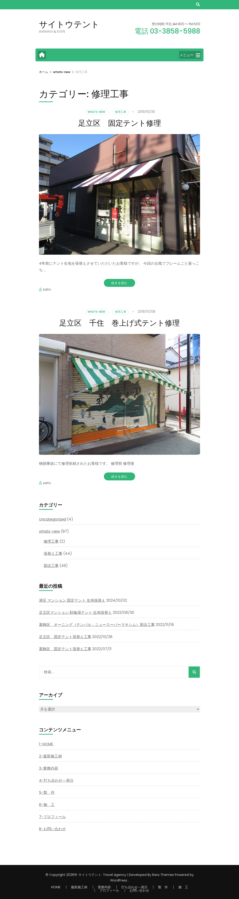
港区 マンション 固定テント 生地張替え (72, 600)
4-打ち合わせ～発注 (56, 780)
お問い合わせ (139, 890)
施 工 (183, 887)
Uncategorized (52, 519)
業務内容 (104, 887)
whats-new (96, 112)
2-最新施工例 (50, 756)
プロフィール (109, 890)
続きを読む (119, 283)
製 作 (163, 887)
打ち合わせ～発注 (134, 887)
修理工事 (120, 112)
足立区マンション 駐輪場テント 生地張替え (75, 612)
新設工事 (51, 565)
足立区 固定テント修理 (119, 123)
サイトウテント (69, 24)
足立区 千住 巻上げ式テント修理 (119, 322)
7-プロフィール (52, 816)
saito (47, 289)
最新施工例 (79, 887)
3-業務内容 (48, 768)
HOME (55, 887)
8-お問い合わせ (52, 829)
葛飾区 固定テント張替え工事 (65, 649)
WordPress (118, 880)
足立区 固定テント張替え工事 (65, 636)
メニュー (186, 55)
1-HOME (46, 744)
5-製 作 (47, 792)
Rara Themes (163, 874)
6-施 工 (47, 804)
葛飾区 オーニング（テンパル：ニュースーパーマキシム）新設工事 (97, 624)
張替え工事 (53, 553)
